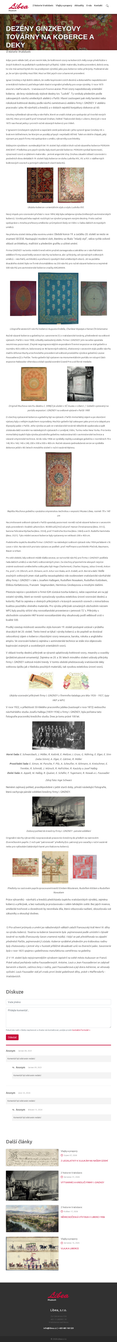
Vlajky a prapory (64, 5)
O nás (89, 5)
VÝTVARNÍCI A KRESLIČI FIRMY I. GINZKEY (82, 1182)
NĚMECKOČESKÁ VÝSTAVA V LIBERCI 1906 (83, 1217)
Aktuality (79, 5)
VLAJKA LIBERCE (70, 1248)
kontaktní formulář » (81, 1030)
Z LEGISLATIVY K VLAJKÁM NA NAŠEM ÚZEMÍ (84, 1160)
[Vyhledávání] (107, 5)
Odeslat (12, 1037)
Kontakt (98, 5)
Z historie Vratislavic (43, 5)
